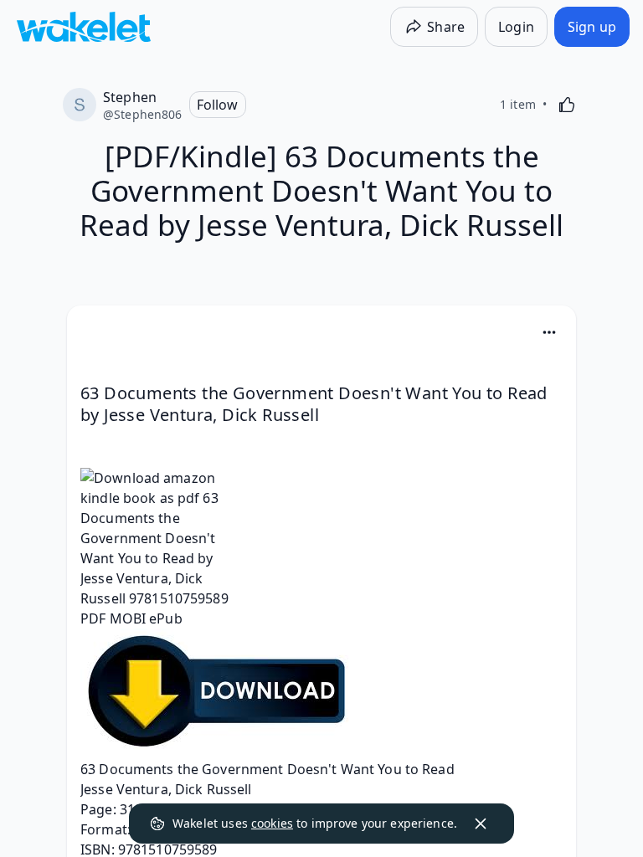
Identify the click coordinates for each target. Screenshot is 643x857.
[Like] (566, 104)
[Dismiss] (480, 823)
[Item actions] (549, 332)
